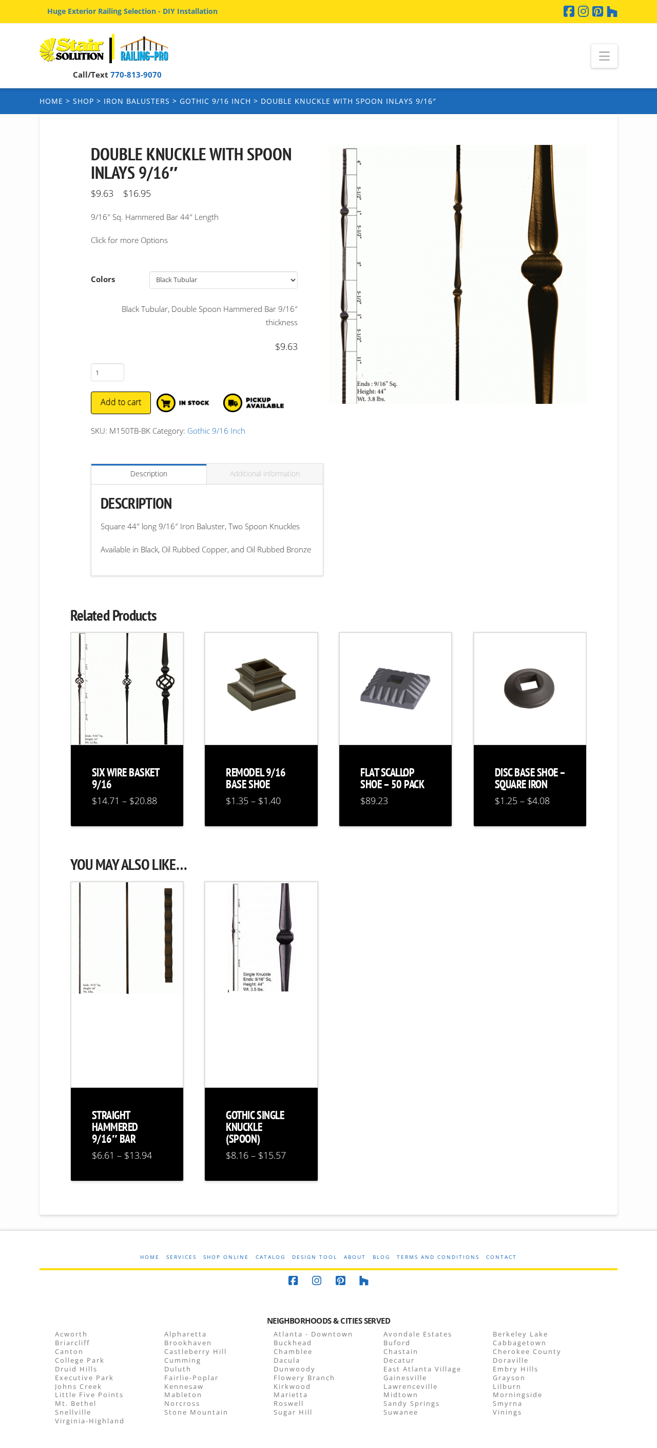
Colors (103, 279)
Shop (83, 101)
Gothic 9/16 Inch (215, 101)
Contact (501, 1257)
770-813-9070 (136, 74)
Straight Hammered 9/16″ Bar (115, 1126)
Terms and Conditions (438, 1257)
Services (181, 1257)
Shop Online (226, 1257)
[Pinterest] (597, 11)
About (355, 1257)
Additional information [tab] (265, 473)
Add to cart (121, 401)
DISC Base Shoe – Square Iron (530, 778)
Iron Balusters (137, 101)
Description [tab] (148, 473)
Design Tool (314, 1257)
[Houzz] (612, 11)
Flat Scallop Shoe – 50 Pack (392, 778)
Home (51, 101)
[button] (604, 56)
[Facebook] (569, 11)
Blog (381, 1257)
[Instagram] (583, 11)
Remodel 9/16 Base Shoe (255, 778)
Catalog (270, 1257)
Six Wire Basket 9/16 (125, 778)
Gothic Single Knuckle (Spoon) (255, 1126)
